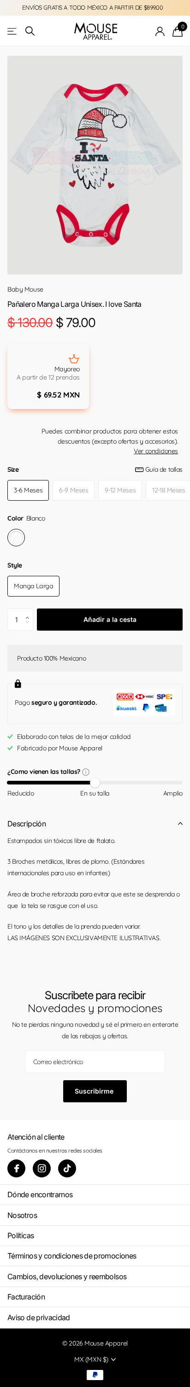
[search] (30, 31)
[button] (30, 612)
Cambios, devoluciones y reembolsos (66, 1276)
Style (14, 565)
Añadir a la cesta (110, 619)
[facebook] (16, 1168)
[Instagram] (42, 1168)
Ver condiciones (156, 451)
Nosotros (22, 1215)
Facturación (26, 1296)
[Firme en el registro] (160, 31)
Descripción (26, 823)
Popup (85, 771)
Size (95, 469)
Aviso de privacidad (38, 1317)
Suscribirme (95, 1091)
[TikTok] (67, 1168)
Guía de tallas (164, 469)
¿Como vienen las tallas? (44, 772)
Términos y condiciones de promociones (71, 1255)
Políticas (20, 1235)
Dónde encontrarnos (39, 1194)
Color (26, 518)
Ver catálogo (12, 31)
